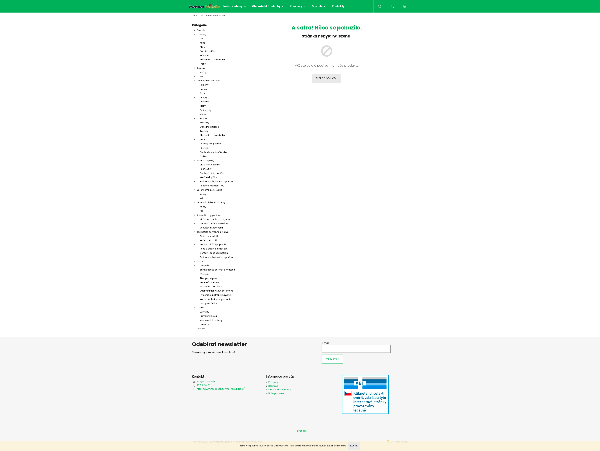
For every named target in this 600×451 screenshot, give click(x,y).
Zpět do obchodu (326, 78)
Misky (203, 105)
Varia (202, 307)
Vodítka (204, 139)
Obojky (203, 97)
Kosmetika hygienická (209, 215)
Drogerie (204, 265)
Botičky (204, 118)
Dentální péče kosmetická (214, 223)
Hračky (203, 89)
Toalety (204, 131)
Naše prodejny (276, 393)
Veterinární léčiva (209, 282)
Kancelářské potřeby (211, 320)
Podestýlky (205, 110)
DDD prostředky (208, 303)
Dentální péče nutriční (212, 173)
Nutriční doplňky (205, 160)
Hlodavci (204, 55)
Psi (201, 38)
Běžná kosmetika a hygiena (215, 219)
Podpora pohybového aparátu (216, 181)
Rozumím (353, 445)
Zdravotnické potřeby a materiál (217, 269)
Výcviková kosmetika (211, 227)
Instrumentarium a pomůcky (216, 299)
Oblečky (204, 101)
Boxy (202, 93)
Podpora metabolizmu (212, 185)
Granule (201, 30)
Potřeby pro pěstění (210, 143)
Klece (203, 114)
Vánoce (201, 328)
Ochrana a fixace (209, 126)
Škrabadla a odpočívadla (213, 152)
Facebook (301, 430)
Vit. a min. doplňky (210, 164)
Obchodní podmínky (279, 389)
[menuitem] (234, 6)
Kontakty (273, 382)
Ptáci (202, 47)
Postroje (204, 147)
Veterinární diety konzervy (211, 202)
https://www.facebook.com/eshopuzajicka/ (221, 388)
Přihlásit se (332, 359)
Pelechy (204, 84)
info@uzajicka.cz (206, 381)
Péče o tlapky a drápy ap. (213, 248)
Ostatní (201, 261)
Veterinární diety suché (209, 189)
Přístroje (204, 274)
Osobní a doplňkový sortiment (216, 290)
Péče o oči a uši (208, 240)
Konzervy (202, 68)
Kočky (203, 34)
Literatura (205, 324)
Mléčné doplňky (208, 177)
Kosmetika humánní (211, 286)
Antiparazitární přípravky (213, 244)
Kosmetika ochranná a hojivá (213, 231)
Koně (202, 42)
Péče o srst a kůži (209, 236)
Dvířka (203, 156)
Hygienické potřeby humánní (216, 295)
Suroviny (204, 311)
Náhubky (204, 122)
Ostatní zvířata (208, 51)
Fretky (203, 63)
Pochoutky (205, 168)
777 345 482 (204, 385)
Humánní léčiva (208, 316)
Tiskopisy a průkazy (210, 278)
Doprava (273, 385)
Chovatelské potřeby (208, 80)
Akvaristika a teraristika (212, 59)
